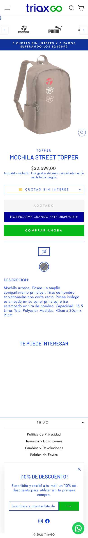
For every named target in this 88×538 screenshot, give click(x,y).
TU (44, 251)
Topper (44, 150)
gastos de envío (48, 173)
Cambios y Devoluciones (44, 447)
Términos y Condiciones (44, 441)
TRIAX (43, 422)
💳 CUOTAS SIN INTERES (44, 189)
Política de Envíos (44, 454)
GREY (44, 266)
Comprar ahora (44, 230)
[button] (44, 217)
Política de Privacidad (44, 434)
